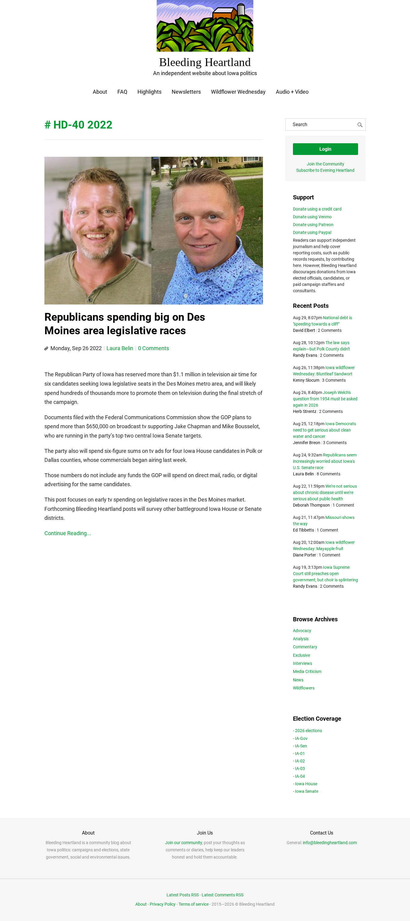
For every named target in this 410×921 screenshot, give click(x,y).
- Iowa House (305, 783)
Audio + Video (292, 92)
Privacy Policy (163, 904)
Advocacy (302, 630)
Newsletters (186, 92)
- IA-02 (299, 761)
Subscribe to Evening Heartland (325, 170)
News (298, 679)
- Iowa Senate (305, 791)
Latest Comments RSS (222, 894)
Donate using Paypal (312, 232)
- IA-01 (299, 753)
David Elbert (304, 330)
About (100, 92)
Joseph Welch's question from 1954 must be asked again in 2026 (325, 398)
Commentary (305, 646)
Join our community (183, 842)
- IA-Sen (300, 746)
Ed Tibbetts (303, 530)
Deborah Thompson (311, 505)
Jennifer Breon (306, 442)
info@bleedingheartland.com (330, 842)
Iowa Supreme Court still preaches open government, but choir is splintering (325, 573)
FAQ (122, 92)
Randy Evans (305, 355)
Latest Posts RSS (183, 894)
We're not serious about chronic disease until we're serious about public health (325, 492)
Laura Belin (120, 348)
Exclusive (301, 655)
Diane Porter (304, 555)
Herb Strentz (304, 411)
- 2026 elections (307, 730)
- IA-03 (299, 768)
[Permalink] (46, 349)
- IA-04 (299, 776)
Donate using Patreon (313, 224)
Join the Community (325, 164)
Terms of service (194, 904)
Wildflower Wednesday (238, 92)
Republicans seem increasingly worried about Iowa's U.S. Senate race (325, 461)
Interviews (302, 663)
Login (325, 149)
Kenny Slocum (306, 380)
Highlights (149, 92)
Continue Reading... (67, 533)
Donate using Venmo (312, 216)
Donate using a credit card (317, 209)
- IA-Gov (300, 738)
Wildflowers (304, 688)
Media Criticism (307, 671)
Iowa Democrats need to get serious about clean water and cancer (324, 430)
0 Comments (153, 348)
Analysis (301, 638)
